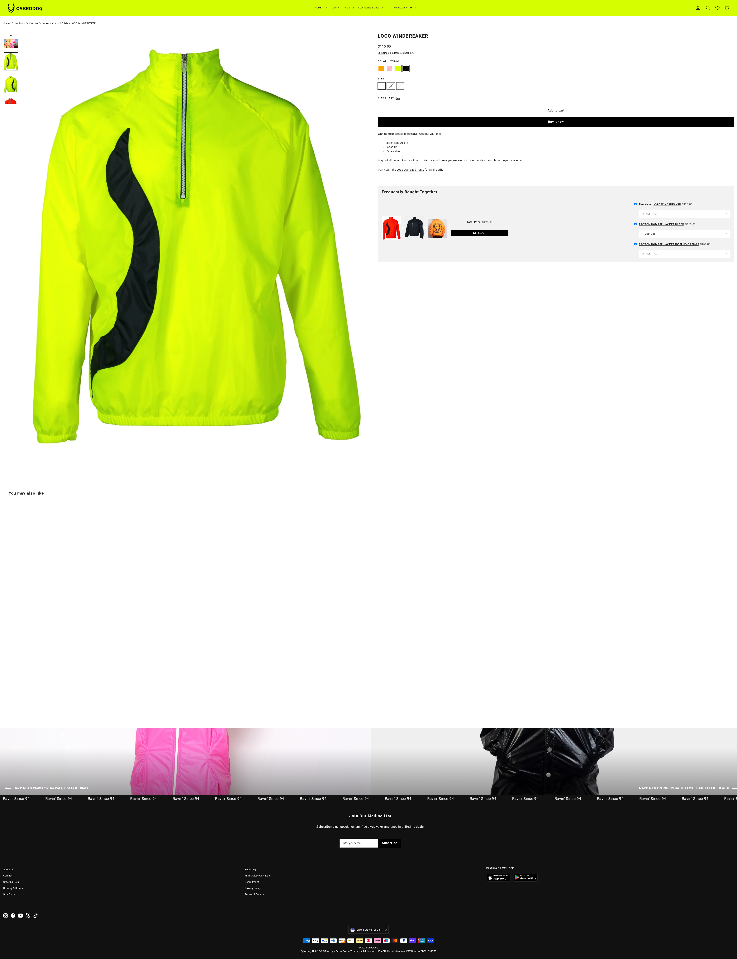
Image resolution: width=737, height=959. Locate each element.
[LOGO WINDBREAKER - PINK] (10, 701)
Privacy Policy (253, 888)
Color (388, 61)
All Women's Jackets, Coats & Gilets (47, 23)
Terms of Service (254, 894)
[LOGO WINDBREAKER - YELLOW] (15, 701)
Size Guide (9, 894)
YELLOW (397, 68)
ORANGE (381, 68)
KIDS (348, 7)
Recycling (250, 869)
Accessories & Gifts (369, 7)
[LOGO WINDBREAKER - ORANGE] (5, 701)
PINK (389, 68)
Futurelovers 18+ (403, 7)
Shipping (383, 53)
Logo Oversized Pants (410, 169)
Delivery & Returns (13, 888)
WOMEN (319, 7)
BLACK (406, 68)
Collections (18, 23)
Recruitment (252, 882)
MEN (334, 7)
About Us (8, 869)
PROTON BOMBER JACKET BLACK (661, 224)
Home (6, 23)
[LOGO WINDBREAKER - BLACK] (20, 701)
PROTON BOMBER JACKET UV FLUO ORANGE (669, 244)
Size (381, 79)
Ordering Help (11, 882)
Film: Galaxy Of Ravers (258, 875)
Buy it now (556, 122)
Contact (7, 875)
